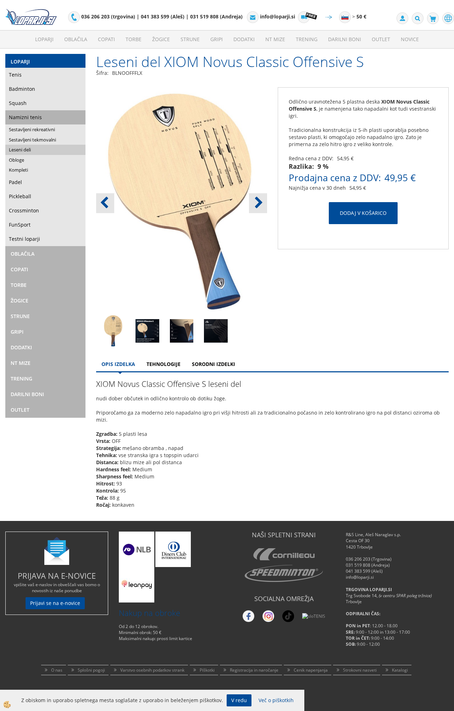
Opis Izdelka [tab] (118, 364)
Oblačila (75, 39)
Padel (15, 182)
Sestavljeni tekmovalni (32, 140)
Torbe (134, 39)
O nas (56, 670)
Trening (306, 39)
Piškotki (207, 670)
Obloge (16, 160)
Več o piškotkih (276, 700)
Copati (106, 39)
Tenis (15, 74)
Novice (410, 39)
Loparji (44, 39)
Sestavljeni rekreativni (32, 129)
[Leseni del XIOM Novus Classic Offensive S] (113, 330)
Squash (18, 103)
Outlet (381, 39)
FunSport (20, 224)
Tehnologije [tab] (163, 364)
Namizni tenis (25, 117)
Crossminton (24, 210)
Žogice (161, 39)
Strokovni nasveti (360, 670)
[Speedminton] (283, 573)
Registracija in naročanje (254, 670)
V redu (239, 700)
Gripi (216, 39)
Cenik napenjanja (311, 670)
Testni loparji (24, 238)
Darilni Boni (344, 39)
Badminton (22, 88)
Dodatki (244, 39)
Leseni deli (20, 149)
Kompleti (18, 170)
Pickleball (20, 196)
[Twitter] (268, 616)
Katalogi (400, 670)
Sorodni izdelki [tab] (213, 364)
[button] (258, 203)
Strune (190, 39)
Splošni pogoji (91, 670)
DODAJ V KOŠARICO (363, 213)
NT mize (275, 39)
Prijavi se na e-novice (55, 603)
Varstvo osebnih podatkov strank (152, 670)
